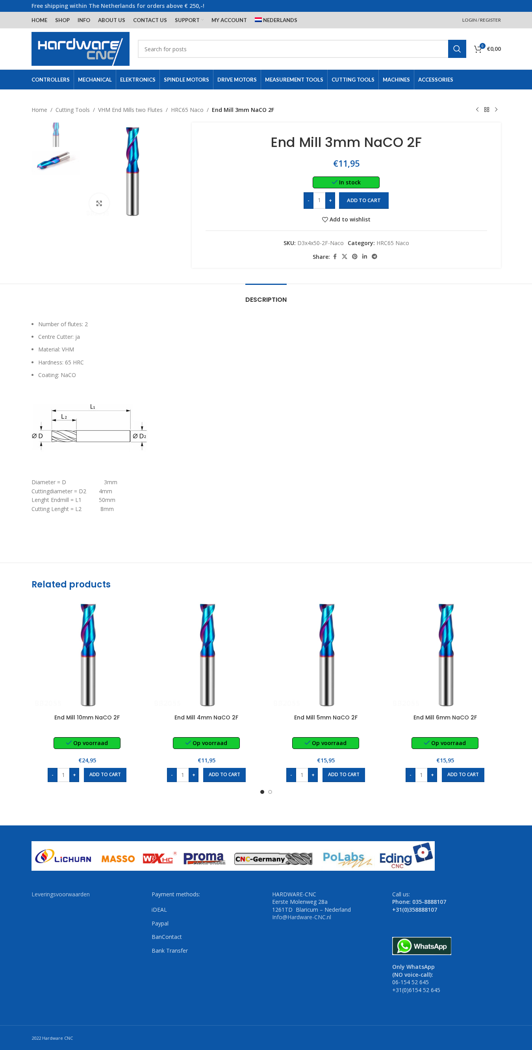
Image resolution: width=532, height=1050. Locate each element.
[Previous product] (477, 110)
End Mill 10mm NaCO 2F (87, 717)
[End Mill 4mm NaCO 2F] (206, 654)
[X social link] (344, 256)
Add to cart (364, 200)
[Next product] (496, 110)
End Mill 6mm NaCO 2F (445, 717)
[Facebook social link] (334, 256)
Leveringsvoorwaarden (61, 894)
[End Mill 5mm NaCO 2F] (326, 654)
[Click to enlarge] (99, 203)
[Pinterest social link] (355, 256)
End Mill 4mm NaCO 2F (206, 717)
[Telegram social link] (374, 256)
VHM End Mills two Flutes (130, 109)
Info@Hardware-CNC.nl (301, 917)
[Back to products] (486, 110)
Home (39, 109)
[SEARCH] (457, 49)
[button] (105, 775)
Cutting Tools (73, 109)
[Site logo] (81, 48)
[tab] (266, 296)
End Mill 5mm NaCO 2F (326, 717)
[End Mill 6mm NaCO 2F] (445, 654)
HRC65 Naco (187, 109)
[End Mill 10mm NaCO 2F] (87, 654)
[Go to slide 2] (270, 792)
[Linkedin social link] (364, 256)
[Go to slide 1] (262, 792)
